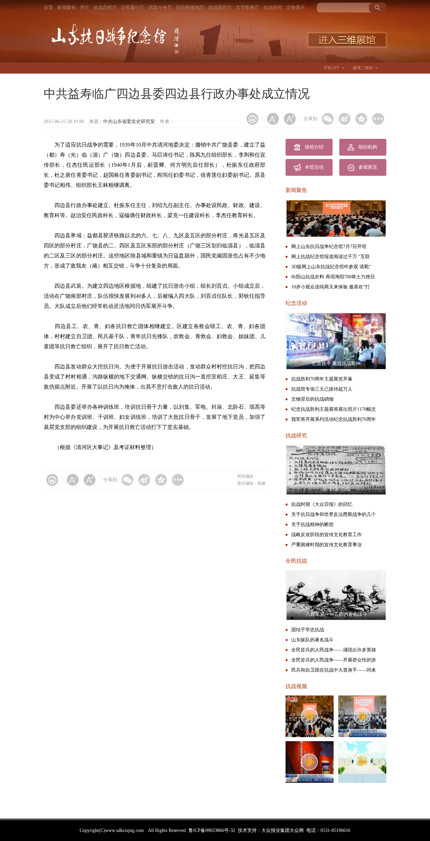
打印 (252, 119)
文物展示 (295, 7)
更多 (378, 119)
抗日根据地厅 (190, 7)
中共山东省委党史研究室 (129, 121)
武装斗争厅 (160, 7)
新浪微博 (344, 119)
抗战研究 (272, 7)
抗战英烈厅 (220, 7)
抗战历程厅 (105, 7)
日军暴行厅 (132, 7)
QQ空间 (361, 119)
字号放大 (290, 119)
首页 (48, 7)
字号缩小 (273, 119)
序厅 (84, 7)
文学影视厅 (247, 7)
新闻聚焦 (66, 7)
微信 (328, 119)
